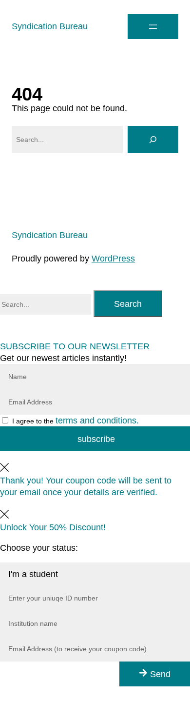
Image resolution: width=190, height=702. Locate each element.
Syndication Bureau (50, 26)
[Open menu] (153, 26)
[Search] (153, 139)
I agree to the (75, 421)
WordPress (113, 258)
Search (128, 304)
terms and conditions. (97, 420)
